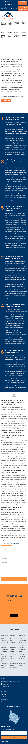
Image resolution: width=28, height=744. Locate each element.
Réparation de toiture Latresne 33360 (22, 658)
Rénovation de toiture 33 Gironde (24, 34)
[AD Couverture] (8, 15)
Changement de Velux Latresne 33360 (4, 665)
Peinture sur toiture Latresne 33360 (13, 660)
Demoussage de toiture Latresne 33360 (4, 642)
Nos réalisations (4, 699)
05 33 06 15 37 (7, 2)
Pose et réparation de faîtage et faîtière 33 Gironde (3, 35)
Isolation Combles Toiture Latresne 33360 (22, 642)
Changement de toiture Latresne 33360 (4, 637)
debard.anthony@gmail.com (10, 8)
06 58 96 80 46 (7, 5)
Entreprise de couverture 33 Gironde (3, 23)
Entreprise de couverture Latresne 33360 (4, 647)
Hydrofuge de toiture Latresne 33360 (22, 637)
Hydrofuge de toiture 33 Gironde (10, 34)
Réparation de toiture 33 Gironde (24, 22)
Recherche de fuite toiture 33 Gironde (10, 23)
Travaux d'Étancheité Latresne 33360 (22, 653)
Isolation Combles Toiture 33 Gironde (16, 34)
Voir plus (14, 615)
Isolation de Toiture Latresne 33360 (13, 644)
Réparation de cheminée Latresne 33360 (13, 649)
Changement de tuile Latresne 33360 (13, 655)
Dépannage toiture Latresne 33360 (22, 663)
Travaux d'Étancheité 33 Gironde (16, 22)
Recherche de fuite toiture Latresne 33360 (22, 647)
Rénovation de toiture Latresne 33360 (4, 653)
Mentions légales (4, 696)
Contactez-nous (22, 3)
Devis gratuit (3, 694)
